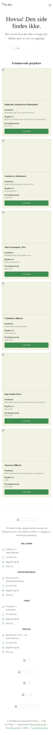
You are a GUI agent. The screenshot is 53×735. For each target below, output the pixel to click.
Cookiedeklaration (39, 728)
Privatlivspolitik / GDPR (17, 728)
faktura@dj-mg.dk (37, 724)
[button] (49, 5)
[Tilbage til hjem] (11, 5)
